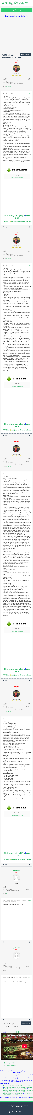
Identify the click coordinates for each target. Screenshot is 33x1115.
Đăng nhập (14, 10)
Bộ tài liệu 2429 (9, 1093)
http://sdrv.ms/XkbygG (17, 631)
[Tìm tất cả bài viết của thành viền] (6, 227)
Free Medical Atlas (11, 1091)
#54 (30, 718)
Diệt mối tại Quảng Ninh (12, 1088)
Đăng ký (20, 10)
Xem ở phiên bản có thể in (12, 1063)
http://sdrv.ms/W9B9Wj (17, 177)
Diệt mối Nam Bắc (7, 1085)
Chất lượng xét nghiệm (14, 215)
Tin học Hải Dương (23, 1088)
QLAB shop (19, 1095)
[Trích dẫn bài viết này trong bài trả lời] (30, 227)
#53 (30, 473)
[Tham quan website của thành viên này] (3, 227)
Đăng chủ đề (26, 54)
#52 (30, 265)
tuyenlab (6, 901)
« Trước (9, 1032)
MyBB (31, 1097)
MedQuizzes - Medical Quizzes (21, 221)
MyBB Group (20, 1099)
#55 (30, 900)
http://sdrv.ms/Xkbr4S (17, 386)
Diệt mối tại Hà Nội (16, 1085)
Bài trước (5, 1023)
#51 (30, 93)
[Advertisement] (16, 33)
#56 (30, 977)
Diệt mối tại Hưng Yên (20, 1087)
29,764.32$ (9, 86)
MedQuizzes (20, 1091)
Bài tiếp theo (12, 1023)
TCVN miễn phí (12, 1095)
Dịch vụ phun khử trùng (27, 1085)
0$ (6, 893)
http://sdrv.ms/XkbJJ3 (17, 815)
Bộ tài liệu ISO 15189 (18, 1093)
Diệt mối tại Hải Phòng (9, 1087)
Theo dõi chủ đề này (11, 1065)
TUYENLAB (6, 221)
